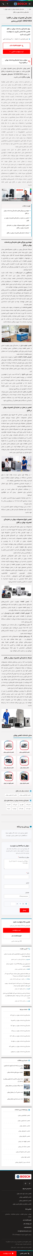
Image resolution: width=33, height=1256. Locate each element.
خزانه (8, 808)
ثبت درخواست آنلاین (17, 52)
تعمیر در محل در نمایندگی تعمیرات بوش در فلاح (16, 219)
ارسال (24, 910)
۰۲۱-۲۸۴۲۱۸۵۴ (16, 936)
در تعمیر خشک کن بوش (22, 1001)
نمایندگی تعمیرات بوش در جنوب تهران (14, 9)
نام (27, 873)
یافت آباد (21, 808)
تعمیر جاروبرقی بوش (24, 1131)
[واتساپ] (29, 1183)
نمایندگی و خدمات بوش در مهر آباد (20, 1025)
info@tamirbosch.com (24, 1231)
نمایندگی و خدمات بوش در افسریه (20, 1020)
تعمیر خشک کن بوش (24, 1147)
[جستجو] (7, 4)
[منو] (29, 4)
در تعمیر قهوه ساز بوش (22, 989)
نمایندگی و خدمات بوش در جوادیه (20, 1041)
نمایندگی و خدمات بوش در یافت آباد (20, 1036)
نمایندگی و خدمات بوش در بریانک (20, 1031)
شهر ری (22, 804)
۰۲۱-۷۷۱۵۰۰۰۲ (27, 1224)
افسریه (8, 804)
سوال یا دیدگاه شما (23, 857)
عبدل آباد (28, 804)
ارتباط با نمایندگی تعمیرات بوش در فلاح (18, 233)
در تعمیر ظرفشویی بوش (22, 969)
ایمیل (27, 883)
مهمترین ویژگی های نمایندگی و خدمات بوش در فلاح (16, 212)
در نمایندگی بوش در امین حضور (20, 959)
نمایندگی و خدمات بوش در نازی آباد (20, 1015)
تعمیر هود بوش (25, 1157)
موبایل (27, 892)
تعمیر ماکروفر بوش (24, 1136)
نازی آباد (15, 804)
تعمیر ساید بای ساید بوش (24, 1194)
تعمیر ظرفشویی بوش (25, 795)
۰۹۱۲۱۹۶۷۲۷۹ (27, 1227)
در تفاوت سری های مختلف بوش (20, 979)
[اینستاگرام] (25, 1183)
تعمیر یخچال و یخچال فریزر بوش (22, 1204)
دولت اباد (28, 808)
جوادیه (14, 808)
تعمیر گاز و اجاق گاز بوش (23, 1152)
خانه (30, 9)
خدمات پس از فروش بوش (22, 1162)
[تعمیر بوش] (20, 3)
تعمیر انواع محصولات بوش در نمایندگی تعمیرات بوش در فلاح (18, 227)
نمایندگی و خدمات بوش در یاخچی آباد (19, 1046)
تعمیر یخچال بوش (25, 1126)
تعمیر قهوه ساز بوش (24, 1141)
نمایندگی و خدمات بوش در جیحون (20, 1052)
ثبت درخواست (16, 930)
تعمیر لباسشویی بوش (11, 795)
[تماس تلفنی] (3, 4)
